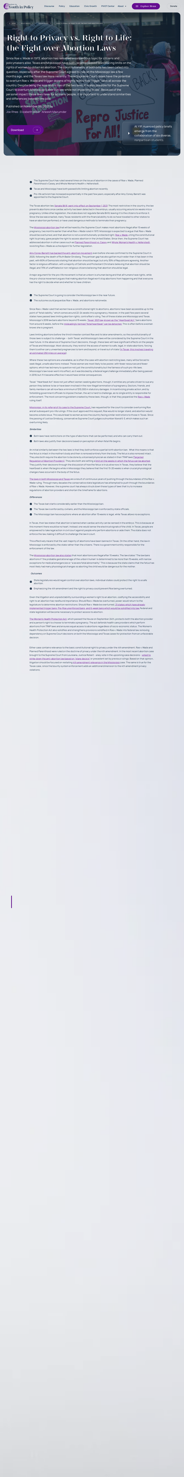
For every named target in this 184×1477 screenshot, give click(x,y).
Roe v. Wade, (122, 234)
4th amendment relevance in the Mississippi (96, 662)
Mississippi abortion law (47, 227)
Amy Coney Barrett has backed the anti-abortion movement (60, 253)
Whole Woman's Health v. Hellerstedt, (131, 242)
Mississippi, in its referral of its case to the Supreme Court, (60, 407)
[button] (122, 6)
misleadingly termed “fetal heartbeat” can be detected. (93, 323)
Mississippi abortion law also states (52, 555)
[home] (19, 6)
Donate (173, 6)
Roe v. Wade (144, 396)
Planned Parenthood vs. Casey (91, 242)
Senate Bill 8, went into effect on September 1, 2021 (80, 205)
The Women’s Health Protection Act (48, 618)
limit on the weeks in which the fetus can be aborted (123, 460)
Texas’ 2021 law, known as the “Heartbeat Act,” (111, 320)
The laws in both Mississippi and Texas (49, 479)
